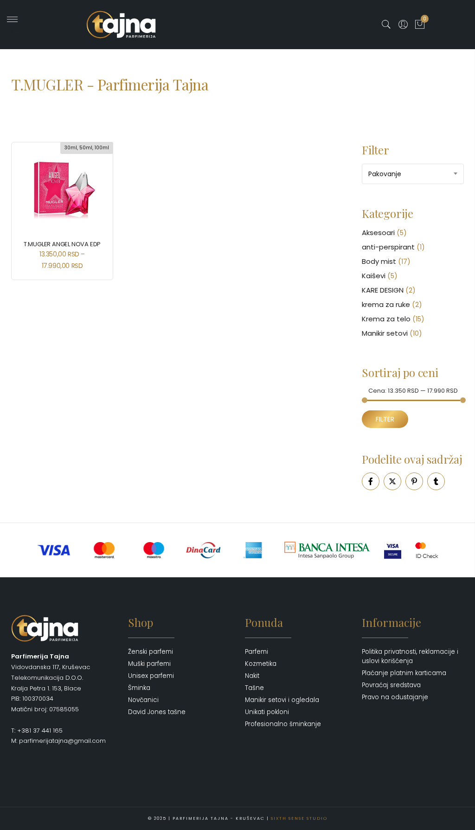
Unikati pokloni (267, 712)
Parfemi (256, 651)
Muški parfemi (149, 663)
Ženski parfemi (150, 651)
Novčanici (143, 700)
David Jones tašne (157, 712)
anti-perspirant (388, 247)
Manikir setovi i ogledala (282, 700)
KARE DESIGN (383, 290)
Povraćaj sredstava (391, 685)
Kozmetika (260, 663)
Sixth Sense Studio (299, 818)
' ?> (12, 30)
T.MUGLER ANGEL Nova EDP (62, 244)
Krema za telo (386, 319)
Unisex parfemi (151, 675)
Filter (385, 419)
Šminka (139, 687)
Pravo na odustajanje (395, 697)
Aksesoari (378, 232)
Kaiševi (373, 276)
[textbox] (413, 173)
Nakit (252, 675)
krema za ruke (386, 304)
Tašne (254, 687)
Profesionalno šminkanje (283, 724)
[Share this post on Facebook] (370, 481)
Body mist (379, 261)
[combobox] (413, 174)
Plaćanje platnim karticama (404, 673)
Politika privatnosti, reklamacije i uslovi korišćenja (410, 656)
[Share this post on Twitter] (392, 481)
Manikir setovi (385, 333)
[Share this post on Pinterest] (414, 481)
